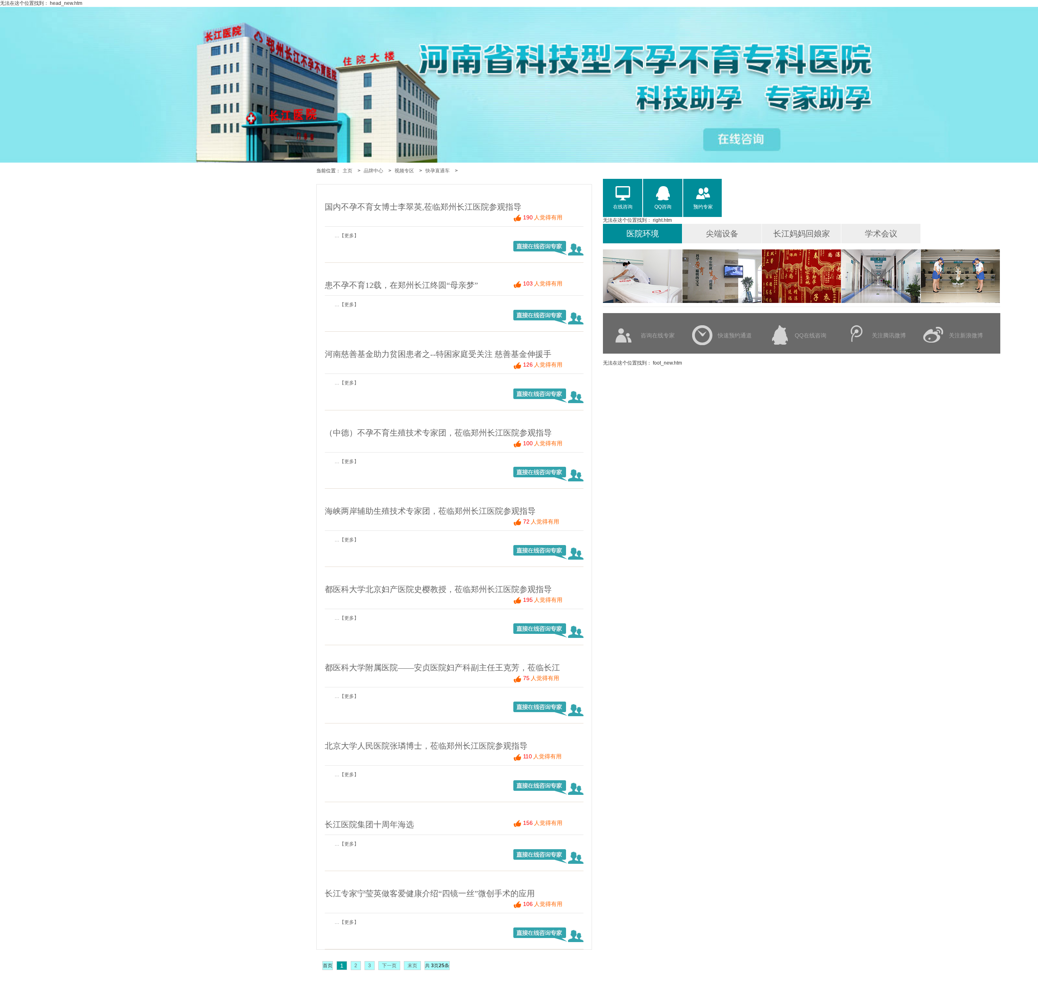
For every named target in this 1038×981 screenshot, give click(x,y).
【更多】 (349, 235)
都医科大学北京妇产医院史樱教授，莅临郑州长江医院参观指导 (438, 589)
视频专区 (404, 171)
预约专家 (703, 207)
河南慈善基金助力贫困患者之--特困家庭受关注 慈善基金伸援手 (438, 354)
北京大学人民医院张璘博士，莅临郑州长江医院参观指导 (426, 745)
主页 (347, 171)
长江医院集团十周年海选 (369, 824)
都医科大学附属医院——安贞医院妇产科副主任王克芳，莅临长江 (442, 667)
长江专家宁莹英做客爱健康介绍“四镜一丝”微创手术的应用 (430, 893)
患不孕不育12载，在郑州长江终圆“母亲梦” (401, 285)
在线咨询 (623, 207)
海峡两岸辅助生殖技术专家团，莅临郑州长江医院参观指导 (430, 511)
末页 (412, 965)
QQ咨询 (662, 207)
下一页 (389, 965)
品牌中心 (373, 171)
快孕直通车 (437, 171)
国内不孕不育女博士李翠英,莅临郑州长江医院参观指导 (423, 206)
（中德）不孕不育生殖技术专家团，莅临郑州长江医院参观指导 (438, 432)
